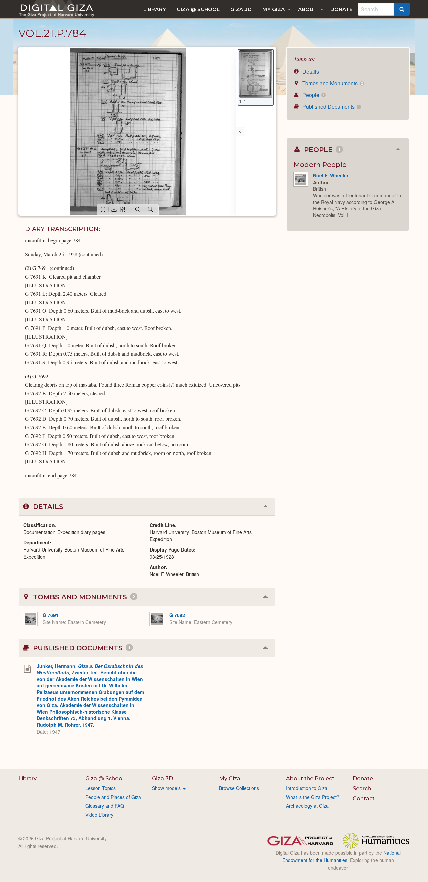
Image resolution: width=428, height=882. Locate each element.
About (307, 9)
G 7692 (177, 615)
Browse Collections (239, 788)
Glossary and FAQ (104, 805)
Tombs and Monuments (332, 83)
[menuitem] (154, 9)
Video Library (99, 814)
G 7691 (51, 615)
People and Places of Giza (113, 797)
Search (362, 788)
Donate (341, 9)
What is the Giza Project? (312, 797)
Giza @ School (198, 9)
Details (310, 71)
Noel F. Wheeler (330, 175)
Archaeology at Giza (307, 805)
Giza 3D (241, 9)
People (312, 95)
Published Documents (330, 107)
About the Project (310, 778)
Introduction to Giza (306, 788)
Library (154, 9)
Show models (166, 788)
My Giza (273, 9)
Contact (364, 798)
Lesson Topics (100, 788)
